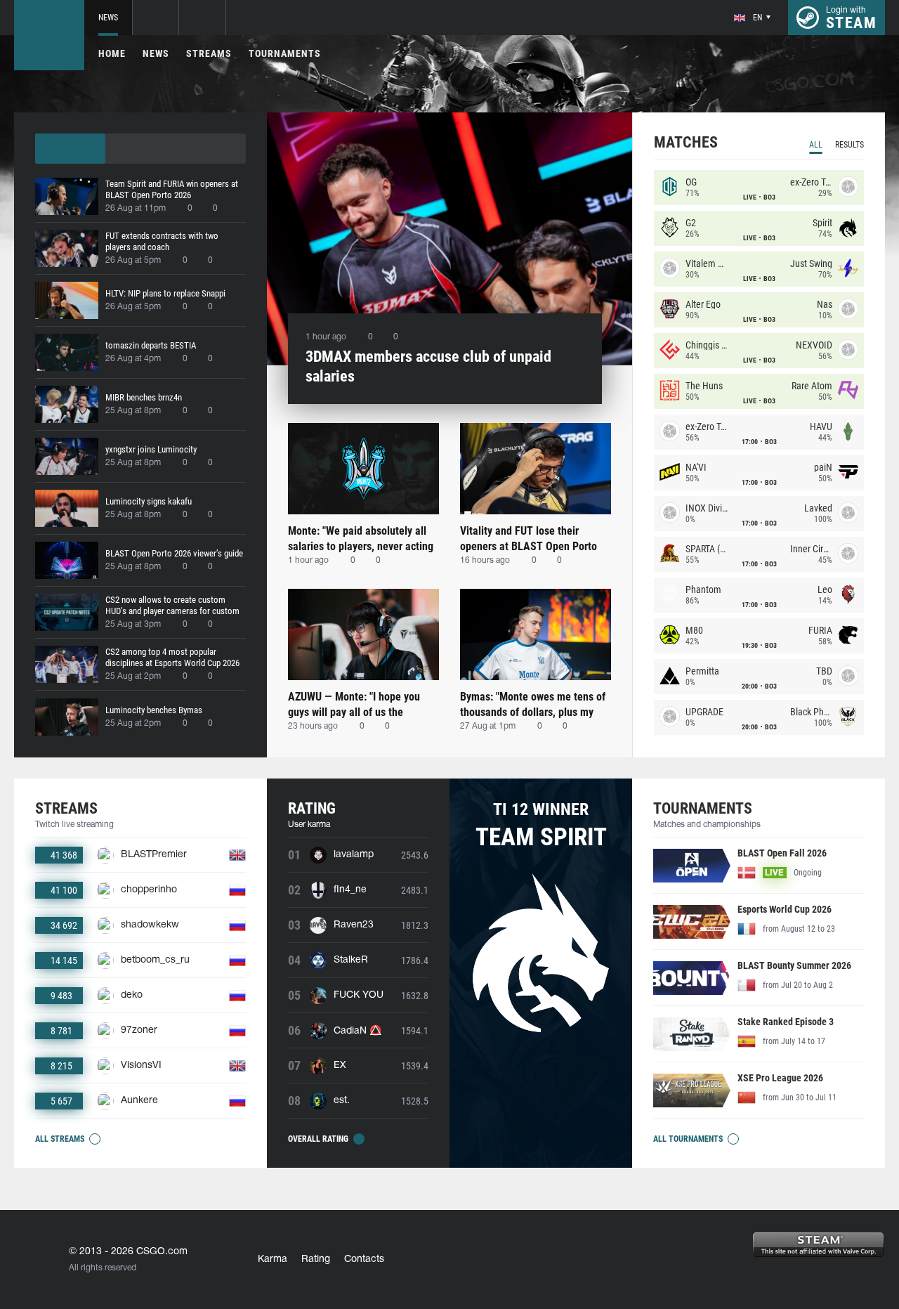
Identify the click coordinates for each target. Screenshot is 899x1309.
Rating (315, 1259)
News (108, 17)
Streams (209, 53)
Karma (272, 1259)
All (815, 145)
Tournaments (285, 53)
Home (112, 53)
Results (849, 145)
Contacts (364, 1259)
